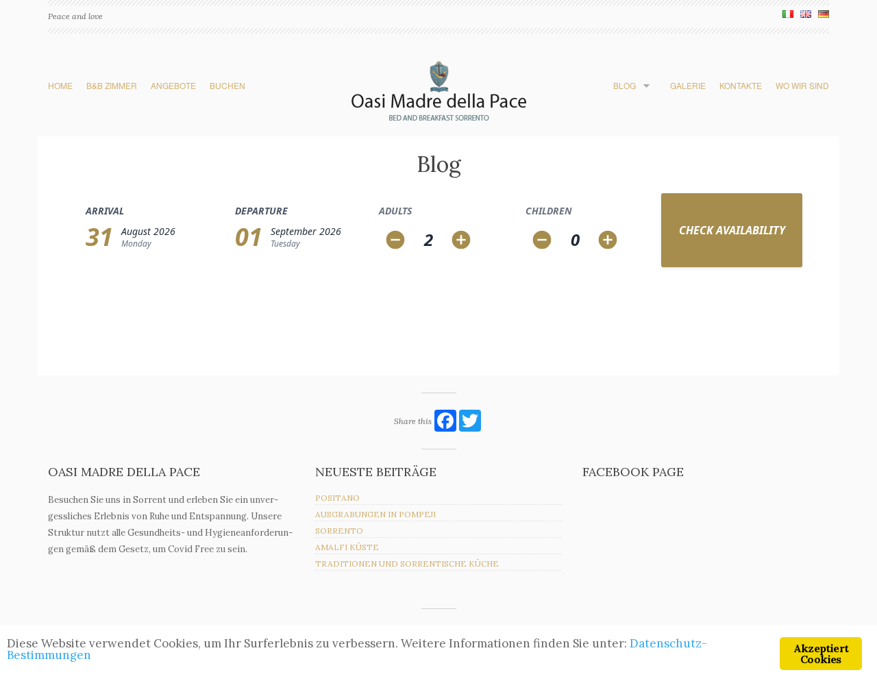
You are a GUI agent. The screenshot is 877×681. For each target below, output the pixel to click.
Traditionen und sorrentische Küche (407, 563)
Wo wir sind (802, 86)
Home (60, 86)
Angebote (173, 86)
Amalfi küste (347, 547)
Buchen (227, 86)
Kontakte (740, 86)
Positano (337, 498)
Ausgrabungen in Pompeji (375, 514)
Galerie (688, 86)
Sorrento (339, 530)
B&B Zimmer (111, 86)
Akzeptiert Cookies (820, 653)
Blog (624, 86)
